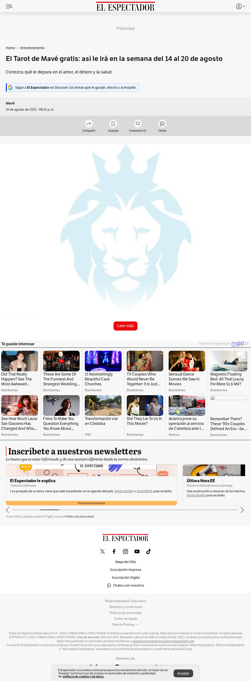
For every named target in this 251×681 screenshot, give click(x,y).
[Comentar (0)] (138, 124)
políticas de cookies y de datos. (83, 676)
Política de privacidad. (79, 516)
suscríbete (144, 491)
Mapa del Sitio (125, 562)
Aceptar (183, 673)
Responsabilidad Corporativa (125, 601)
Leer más (125, 326)
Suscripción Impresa (125, 569)
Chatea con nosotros (128, 585)
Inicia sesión (123, 491)
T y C (49, 516)
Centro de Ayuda (125, 619)
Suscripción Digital (125, 577)
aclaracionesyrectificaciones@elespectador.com (163, 641)
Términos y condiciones (125, 607)
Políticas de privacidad (125, 613)
